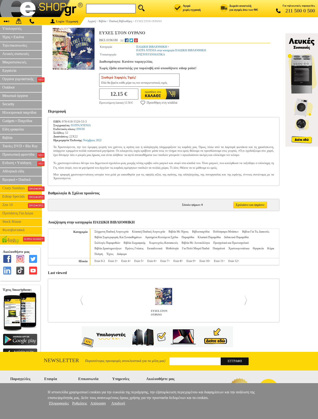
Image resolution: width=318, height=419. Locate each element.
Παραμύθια (188, 237)
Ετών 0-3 (100, 261)
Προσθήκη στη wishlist (162, 102)
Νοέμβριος (89, 140)
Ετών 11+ (219, 261)
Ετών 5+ (139, 261)
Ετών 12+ (233, 261)
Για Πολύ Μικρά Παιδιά (195, 248)
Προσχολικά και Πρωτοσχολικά (231, 242)
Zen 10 (22, 205)
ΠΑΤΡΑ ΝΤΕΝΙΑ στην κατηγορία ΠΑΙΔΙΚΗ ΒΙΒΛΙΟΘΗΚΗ (171, 50)
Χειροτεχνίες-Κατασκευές (163, 242)
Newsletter (61, 360)
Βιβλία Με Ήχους (179, 231)
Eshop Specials (22, 196)
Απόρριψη (98, 403)
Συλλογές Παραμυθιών (107, 242)
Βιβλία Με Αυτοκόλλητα (196, 242)
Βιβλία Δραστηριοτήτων (108, 248)
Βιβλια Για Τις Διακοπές (255, 231)
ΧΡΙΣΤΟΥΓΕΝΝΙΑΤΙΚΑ (150, 54)
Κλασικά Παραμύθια (209, 237)
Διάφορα (122, 254)
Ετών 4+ (126, 261)
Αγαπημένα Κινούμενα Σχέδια (161, 237)
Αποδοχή (118, 403)
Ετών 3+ (113, 261)
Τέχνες (110, 254)
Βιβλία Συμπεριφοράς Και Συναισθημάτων (118, 237)
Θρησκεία (258, 248)
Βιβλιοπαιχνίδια (201, 231)
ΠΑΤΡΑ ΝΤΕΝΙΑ (81, 125)
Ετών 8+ (178, 261)
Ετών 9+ (191, 261)
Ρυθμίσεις (79, 403)
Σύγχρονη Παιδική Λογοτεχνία (112, 231)
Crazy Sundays (22, 188)
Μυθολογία (172, 248)
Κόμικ (270, 248)
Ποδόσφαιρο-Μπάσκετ (226, 231)
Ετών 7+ (165, 261)
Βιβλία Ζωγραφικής (134, 242)
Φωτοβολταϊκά (13, 230)
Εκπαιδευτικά (154, 248)
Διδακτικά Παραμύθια (236, 237)
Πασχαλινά (219, 248)
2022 (98, 140)
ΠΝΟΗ (80, 129)
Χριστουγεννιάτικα (238, 248)
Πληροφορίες (59, 403)
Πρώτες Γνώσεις (134, 248)
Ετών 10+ (205, 261)
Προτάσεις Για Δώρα (17, 213)
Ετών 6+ (152, 261)
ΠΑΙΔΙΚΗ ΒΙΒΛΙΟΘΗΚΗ (151, 46)
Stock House (11, 221)
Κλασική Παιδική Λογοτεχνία (148, 231)
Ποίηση (99, 254)
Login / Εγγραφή (67, 21)
